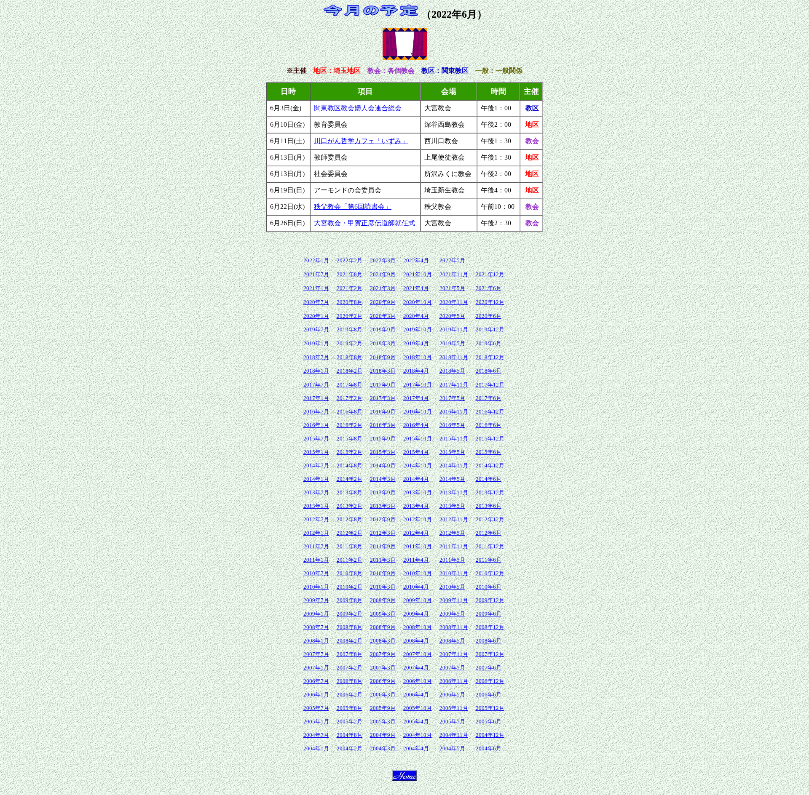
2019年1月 (316, 343)
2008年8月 (349, 627)
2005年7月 (316, 708)
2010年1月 (316, 587)
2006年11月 (453, 681)
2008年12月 (490, 627)
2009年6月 (488, 614)
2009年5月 (452, 614)
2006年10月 (417, 681)
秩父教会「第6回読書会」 (352, 206)
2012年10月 (417, 519)
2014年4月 (416, 479)
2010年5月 (452, 587)
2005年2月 (349, 721)
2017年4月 (416, 398)
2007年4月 (416, 667)
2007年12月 (490, 654)
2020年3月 (383, 316)
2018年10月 (417, 357)
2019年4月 (416, 343)
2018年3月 (383, 371)
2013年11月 (453, 492)
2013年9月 (383, 492)
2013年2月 (349, 506)
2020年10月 (417, 302)
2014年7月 (316, 465)
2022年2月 (349, 260)
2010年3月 (383, 587)
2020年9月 (383, 302)
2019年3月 (383, 343)
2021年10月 (417, 274)
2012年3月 (383, 533)
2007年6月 (488, 667)
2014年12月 (490, 465)
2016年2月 (349, 425)
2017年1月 (316, 398)
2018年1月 (316, 371)
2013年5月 (452, 506)
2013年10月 (417, 492)
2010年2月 (349, 587)
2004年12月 (490, 735)
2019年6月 (488, 343)
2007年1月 (316, 667)
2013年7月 (316, 492)
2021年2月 (349, 288)
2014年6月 (488, 479)
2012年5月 (452, 533)
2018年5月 (452, 371)
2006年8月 (349, 681)
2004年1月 (316, 748)
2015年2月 (349, 452)
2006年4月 (416, 694)
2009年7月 (316, 600)
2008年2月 (349, 641)
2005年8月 (349, 708)
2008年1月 (316, 641)
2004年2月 (349, 748)
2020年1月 (316, 316)
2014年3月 (383, 479)
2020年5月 (452, 316)
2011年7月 (316, 546)
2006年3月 (383, 694)
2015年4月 (416, 452)
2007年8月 (349, 654)
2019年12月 (490, 329)
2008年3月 (383, 641)
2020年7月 (316, 302)
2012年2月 (349, 533)
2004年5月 (452, 748)
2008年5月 (452, 641)
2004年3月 (383, 748)
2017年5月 (452, 398)
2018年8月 (349, 357)
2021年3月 (383, 288)
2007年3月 (383, 667)
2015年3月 (383, 452)
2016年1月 (316, 425)
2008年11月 (453, 627)
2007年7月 (316, 654)
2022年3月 (383, 260)
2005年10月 (417, 708)
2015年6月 (488, 452)
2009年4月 (416, 614)
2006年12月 (490, 681)
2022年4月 (416, 260)
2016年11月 (453, 411)
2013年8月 (349, 492)
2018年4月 (416, 371)
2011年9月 (383, 546)
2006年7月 (316, 681)
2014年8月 (349, 465)
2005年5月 (452, 721)
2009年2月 (349, 614)
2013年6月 (488, 506)
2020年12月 (490, 302)
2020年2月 (349, 316)
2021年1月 (316, 288)
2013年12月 (490, 492)
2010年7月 (316, 573)
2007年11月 (453, 654)
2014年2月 (349, 479)
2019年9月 (383, 329)
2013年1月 (316, 506)
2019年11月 (453, 329)
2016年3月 (383, 425)
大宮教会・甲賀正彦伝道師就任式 (364, 223)
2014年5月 (452, 479)
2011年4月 (416, 560)
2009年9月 (383, 600)
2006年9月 (383, 681)
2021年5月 (452, 288)
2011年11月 (453, 546)
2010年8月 (349, 573)
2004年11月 (453, 735)
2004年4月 (416, 748)
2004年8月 (349, 735)
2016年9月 (383, 411)
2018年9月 (383, 357)
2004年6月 (488, 748)
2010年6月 (488, 587)
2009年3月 (383, 614)
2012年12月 (490, 519)
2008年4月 (416, 641)
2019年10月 (417, 329)
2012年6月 (488, 533)
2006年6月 (488, 694)
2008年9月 (383, 627)
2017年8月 (349, 384)
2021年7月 (316, 274)
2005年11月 (453, 708)
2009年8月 (349, 600)
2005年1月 (316, 721)
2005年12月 (490, 708)
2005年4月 (416, 721)
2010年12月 (490, 573)
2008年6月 (488, 641)
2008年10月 (417, 627)
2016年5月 (452, 425)
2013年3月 (383, 506)
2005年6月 (488, 721)
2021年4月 (416, 288)
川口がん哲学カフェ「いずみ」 (361, 140)
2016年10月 (417, 411)
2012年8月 (349, 519)
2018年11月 (453, 357)
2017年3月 (383, 398)
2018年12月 (490, 357)
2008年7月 (316, 627)
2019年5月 (452, 343)
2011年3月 (383, 560)
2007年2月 (349, 667)
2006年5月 (452, 694)
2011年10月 (417, 546)
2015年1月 (316, 452)
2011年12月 (490, 546)
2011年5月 (452, 560)
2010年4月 (416, 587)
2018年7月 (316, 357)
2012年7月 (316, 519)
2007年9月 (383, 654)
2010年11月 (453, 573)
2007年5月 (452, 667)
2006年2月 (349, 694)
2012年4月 (416, 533)
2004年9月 (383, 735)
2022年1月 (316, 260)
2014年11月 (453, 465)
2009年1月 (316, 614)
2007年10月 (417, 654)
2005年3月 (383, 721)
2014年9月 (383, 465)
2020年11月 (453, 302)
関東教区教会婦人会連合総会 (358, 108)
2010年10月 (417, 573)
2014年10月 (417, 465)
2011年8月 (349, 546)
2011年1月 (316, 560)
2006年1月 (316, 694)
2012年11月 (453, 519)
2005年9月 (383, 708)
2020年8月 (349, 302)
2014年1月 (316, 479)
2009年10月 (417, 600)
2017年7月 (316, 384)
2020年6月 (488, 316)
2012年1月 (316, 533)
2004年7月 (316, 735)
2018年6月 (488, 371)
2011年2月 (349, 560)
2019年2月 (349, 343)
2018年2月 (349, 371)
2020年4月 (416, 316)
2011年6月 (488, 560)
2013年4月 (416, 506)
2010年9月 (383, 573)
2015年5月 (452, 452)
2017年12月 (490, 384)
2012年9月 (383, 519)
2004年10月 (417, 735)
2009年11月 (453, 600)
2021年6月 (488, 288)
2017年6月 (488, 398)
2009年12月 (490, 600)
